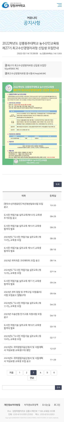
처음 (11, 372)
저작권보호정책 (31, 405)
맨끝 (32, 378)
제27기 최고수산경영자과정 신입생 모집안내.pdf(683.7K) (25, 67)
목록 (58, 184)
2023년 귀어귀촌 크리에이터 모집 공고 (22, 260)
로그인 (57, 405)
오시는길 (46, 405)
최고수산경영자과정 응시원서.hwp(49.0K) (26, 73)
